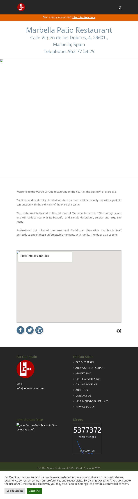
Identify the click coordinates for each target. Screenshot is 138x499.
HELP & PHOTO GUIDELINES (91, 401)
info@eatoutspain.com (30, 388)
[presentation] (5, 112)
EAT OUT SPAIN (84, 362)
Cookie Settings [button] (15, 490)
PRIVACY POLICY (85, 406)
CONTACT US (83, 395)
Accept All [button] (34, 490)
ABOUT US (81, 390)
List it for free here (83, 17)
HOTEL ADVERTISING (87, 379)
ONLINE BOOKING (86, 384)
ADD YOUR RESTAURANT (90, 367)
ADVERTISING (83, 373)
